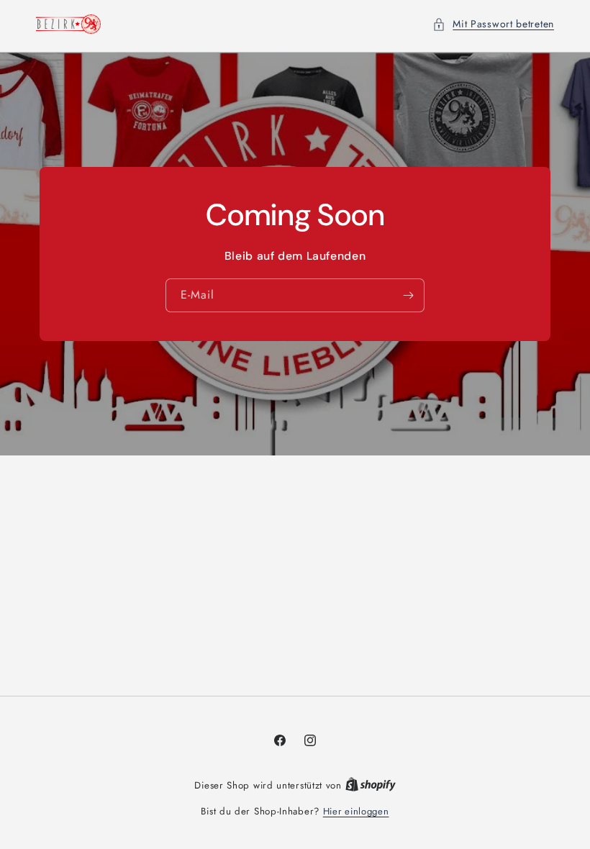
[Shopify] (370, 785)
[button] (493, 24)
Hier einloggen (356, 811)
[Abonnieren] (408, 295)
